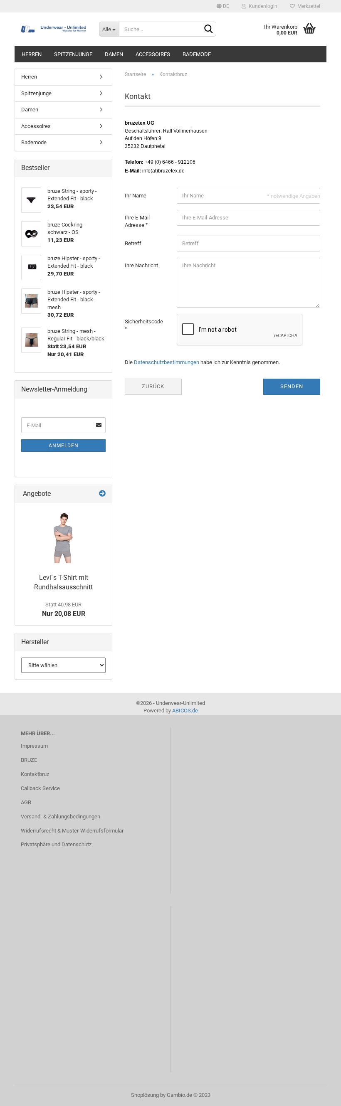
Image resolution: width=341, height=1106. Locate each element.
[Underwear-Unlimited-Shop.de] (53, 29)
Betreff (133, 243)
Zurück (153, 386)
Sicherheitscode (144, 321)
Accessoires (153, 54)
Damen (114, 54)
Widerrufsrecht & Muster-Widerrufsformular (72, 831)
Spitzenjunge (73, 54)
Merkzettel (307, 6)
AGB (26, 802)
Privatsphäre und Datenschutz (56, 844)
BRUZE (29, 760)
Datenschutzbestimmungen (166, 362)
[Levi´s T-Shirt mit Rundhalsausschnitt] (63, 536)
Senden (291, 386)
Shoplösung (145, 1095)
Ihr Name (135, 195)
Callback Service (40, 788)
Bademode (197, 54)
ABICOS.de (185, 710)
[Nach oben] (318, 1093)
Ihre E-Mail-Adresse (138, 221)
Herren (32, 54)
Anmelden (64, 445)
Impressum (34, 746)
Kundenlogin (261, 6)
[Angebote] (102, 494)
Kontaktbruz (35, 774)
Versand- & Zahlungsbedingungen (60, 816)
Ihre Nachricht (141, 265)
